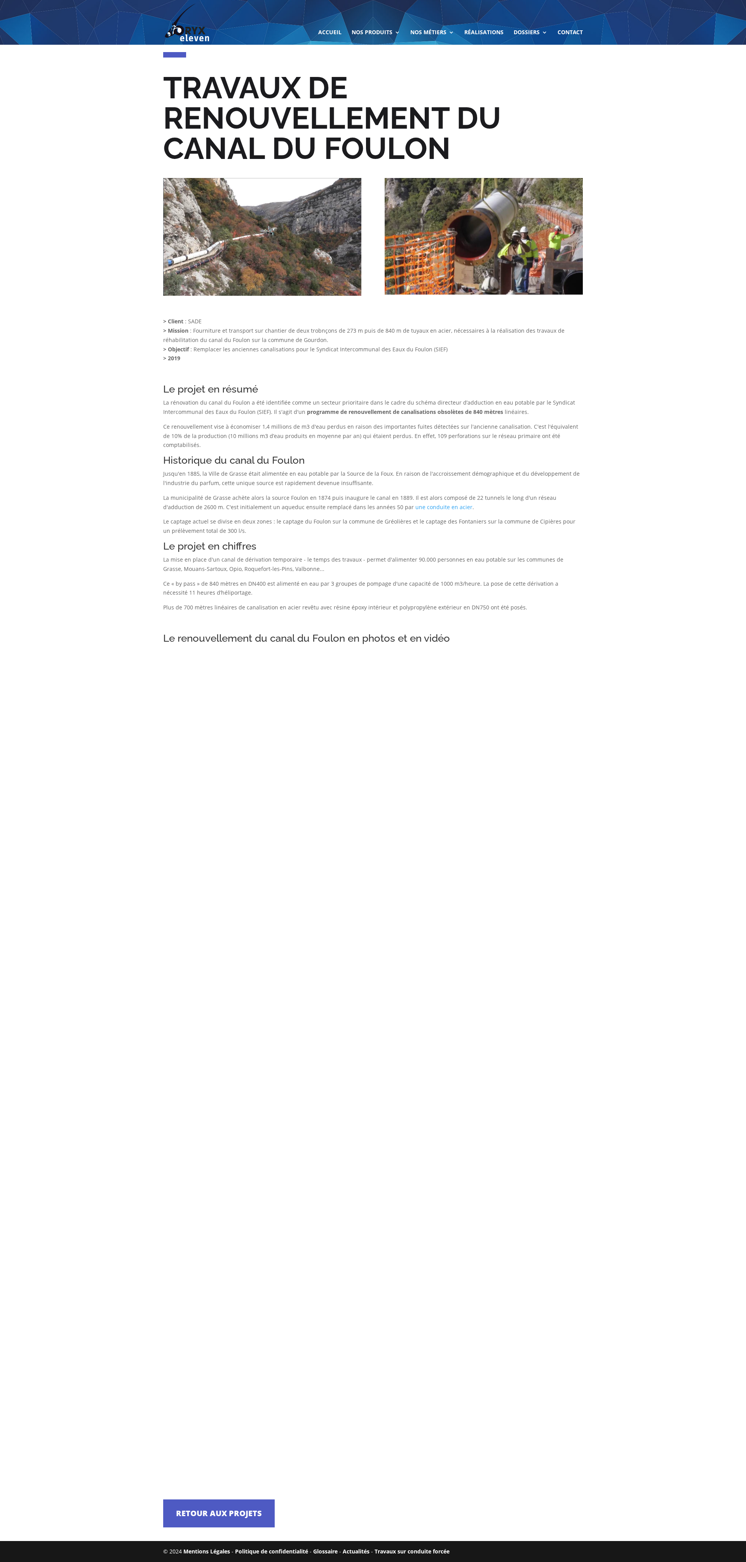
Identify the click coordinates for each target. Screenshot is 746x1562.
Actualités (356, 1551)
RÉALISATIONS (484, 33)
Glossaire (325, 1551)
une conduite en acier (443, 507)
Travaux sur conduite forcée (412, 1551)
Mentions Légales (206, 1551)
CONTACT (570, 33)
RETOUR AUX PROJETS (219, 1513)
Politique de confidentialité (271, 1551)
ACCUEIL (330, 33)
